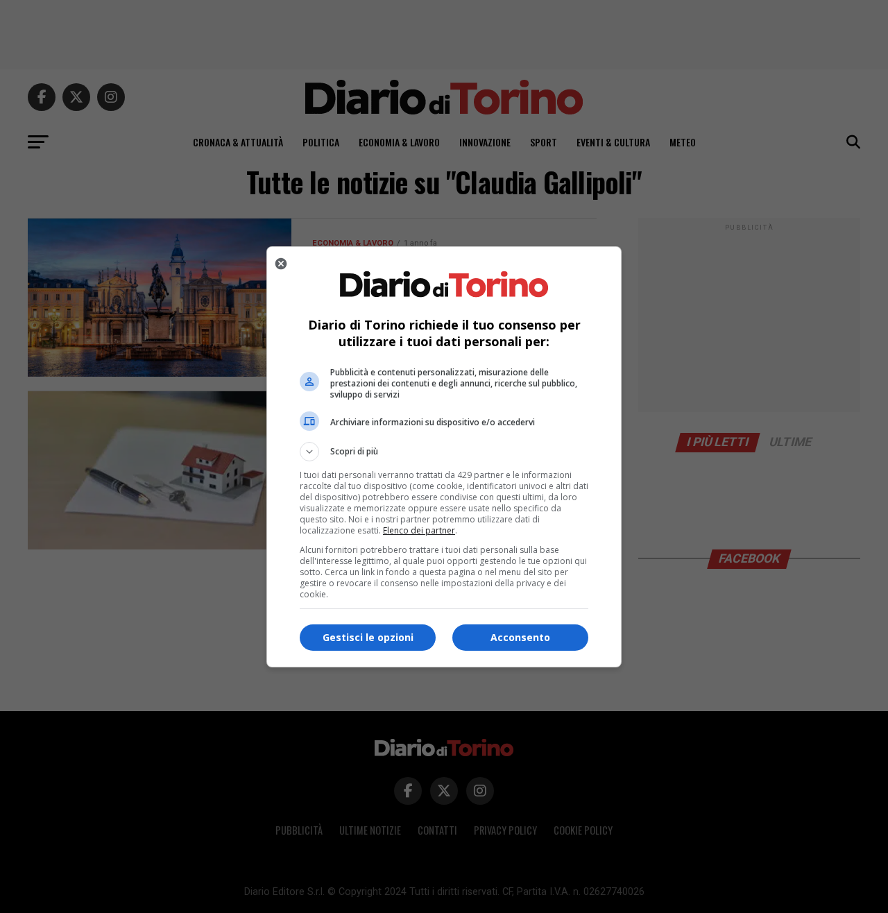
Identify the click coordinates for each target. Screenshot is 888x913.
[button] (444, 451)
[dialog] (444, 456)
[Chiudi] (281, 264)
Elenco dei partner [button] (419, 530)
